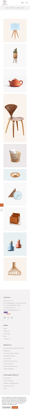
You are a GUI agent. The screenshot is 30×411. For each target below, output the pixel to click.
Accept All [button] (15, 407)
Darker (10, 263)
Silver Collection (14, 174)
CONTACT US (7, 339)
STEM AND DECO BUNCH (10, 361)
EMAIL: (5, 310)
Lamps (9, 24)
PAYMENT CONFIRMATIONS (11, 383)
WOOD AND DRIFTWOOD (10, 366)
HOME (5, 328)
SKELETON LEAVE (8, 363)
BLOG (5, 336)
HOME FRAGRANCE (8, 369)
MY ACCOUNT (7, 378)
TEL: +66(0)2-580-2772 (9, 307)
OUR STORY (6, 333)
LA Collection (13, 149)
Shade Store (12, 74)
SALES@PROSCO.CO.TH (13, 310)
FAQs (4, 388)
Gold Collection (14, 187)
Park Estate (11, 49)
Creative (9, 22)
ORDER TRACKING (8, 381)
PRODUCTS (6, 331)
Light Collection (14, 237)
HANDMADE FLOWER (9, 356)
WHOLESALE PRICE (8, 386)
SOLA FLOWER (7, 358)
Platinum (10, 212)
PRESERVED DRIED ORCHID (11, 353)
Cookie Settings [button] (6, 407)
